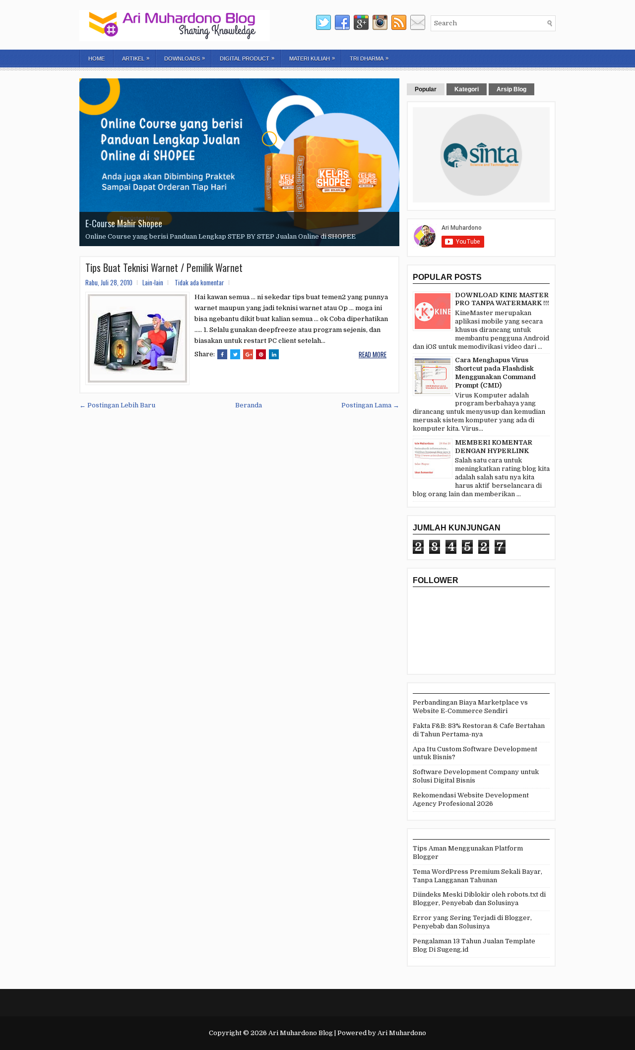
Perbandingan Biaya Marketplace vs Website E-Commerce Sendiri (470, 707)
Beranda (248, 405)
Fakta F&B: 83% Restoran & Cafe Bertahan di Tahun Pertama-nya (479, 730)
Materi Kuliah (312, 58)
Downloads (184, 58)
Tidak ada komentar (199, 282)
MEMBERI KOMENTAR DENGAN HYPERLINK (493, 447)
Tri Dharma (369, 58)
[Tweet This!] (235, 354)
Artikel (135, 58)
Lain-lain (152, 282)
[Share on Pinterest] (261, 354)
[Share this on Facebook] (222, 354)
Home (96, 59)
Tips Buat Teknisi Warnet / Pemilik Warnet (164, 267)
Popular (426, 89)
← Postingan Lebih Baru (117, 405)
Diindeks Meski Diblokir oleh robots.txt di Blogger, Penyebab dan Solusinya (479, 899)
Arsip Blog (511, 89)
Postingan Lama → (370, 405)
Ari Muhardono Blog (300, 1033)
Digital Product (247, 58)
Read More (372, 354)
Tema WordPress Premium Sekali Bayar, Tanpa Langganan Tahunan (477, 876)
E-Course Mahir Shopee (123, 223)
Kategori (466, 89)
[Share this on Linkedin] (274, 354)
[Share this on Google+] (248, 354)
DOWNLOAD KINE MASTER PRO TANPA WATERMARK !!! (502, 299)
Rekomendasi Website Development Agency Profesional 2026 (471, 799)
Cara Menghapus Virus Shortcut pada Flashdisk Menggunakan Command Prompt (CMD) (495, 372)
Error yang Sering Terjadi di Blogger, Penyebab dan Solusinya (472, 922)
